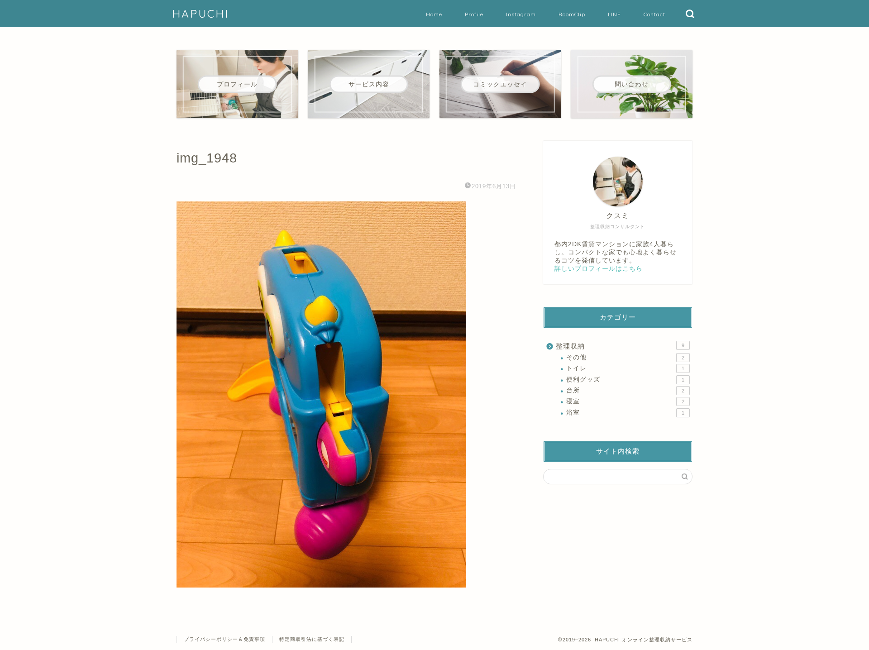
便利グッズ (625, 379)
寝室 (625, 401)
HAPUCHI (200, 13)
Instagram (521, 14)
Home (434, 14)
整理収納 (620, 346)
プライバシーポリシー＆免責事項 (224, 639)
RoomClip (572, 14)
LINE (614, 14)
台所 (625, 390)
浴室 (625, 412)
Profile (474, 14)
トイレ (625, 368)
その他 (625, 357)
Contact (654, 14)
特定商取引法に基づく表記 (311, 639)
